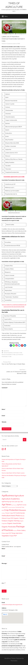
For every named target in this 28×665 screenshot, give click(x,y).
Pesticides (15, 530)
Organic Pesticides (9, 527)
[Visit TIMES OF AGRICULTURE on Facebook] (5, 449)
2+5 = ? (4, 583)
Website (4, 422)
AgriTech (19, 504)
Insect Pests (15, 515)
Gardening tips (20, 513)
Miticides (22, 515)
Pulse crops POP (6, 533)
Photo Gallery (21, 530)
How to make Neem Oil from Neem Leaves (13, 473)
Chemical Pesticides (11, 507)
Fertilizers (3, 513)
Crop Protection (11, 510)
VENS (18, 43)
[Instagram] (16, 345)
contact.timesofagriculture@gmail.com (12, 604)
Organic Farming (13, 521)
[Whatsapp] (13, 345)
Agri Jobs (20, 501)
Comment (5, 387)
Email (4, 415)
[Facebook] (11, 345)
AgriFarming (5, 501)
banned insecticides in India (8, 354)
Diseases (22, 510)
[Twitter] (19, 345)
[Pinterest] (22, 345)
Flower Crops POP (10, 513)
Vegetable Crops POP (9, 536)
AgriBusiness (8, 495)
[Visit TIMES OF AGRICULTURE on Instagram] (3, 449)
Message (4, 563)
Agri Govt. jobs (13, 501)
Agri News (6, 350)
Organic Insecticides (14, 523)
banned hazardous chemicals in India (13, 352)
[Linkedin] (25, 345)
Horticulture (6, 515)
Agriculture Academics (11, 499)
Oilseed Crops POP (7, 518)
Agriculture (19, 496)
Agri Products (14, 504)
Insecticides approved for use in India (14, 176)
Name (4, 409)
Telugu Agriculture (16, 533)
